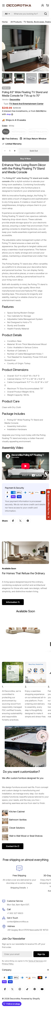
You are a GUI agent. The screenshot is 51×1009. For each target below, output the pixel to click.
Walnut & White (19, 132)
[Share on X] (20, 521)
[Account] (42, 5)
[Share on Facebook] (13, 521)
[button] (48, 504)
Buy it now (25, 158)
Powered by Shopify (30, 998)
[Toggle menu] (3, 5)
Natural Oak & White (38, 132)
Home (5, 22)
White (6, 132)
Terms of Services (35, 961)
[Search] (45, 13)
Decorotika (15, 99)
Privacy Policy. (8, 964)
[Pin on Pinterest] (28, 521)
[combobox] (25, 14)
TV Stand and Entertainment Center (26, 103)
